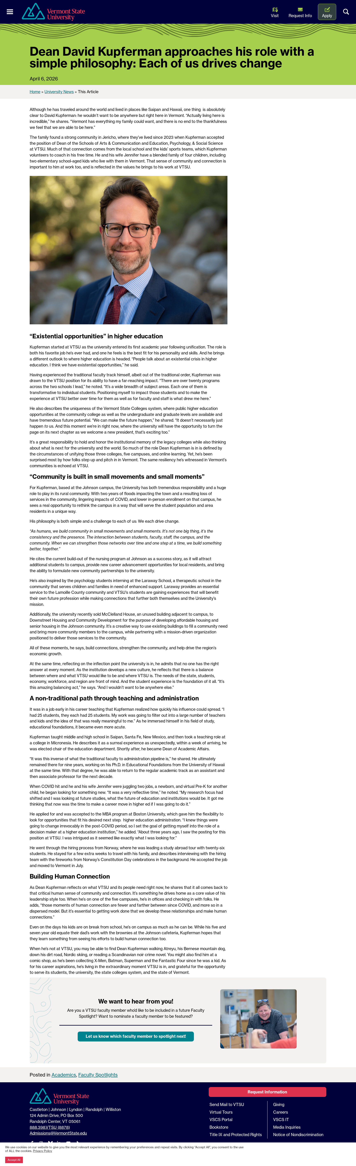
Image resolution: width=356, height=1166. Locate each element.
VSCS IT (281, 1119)
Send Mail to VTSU (227, 1104)
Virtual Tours (221, 1112)
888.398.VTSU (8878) (50, 1127)
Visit (275, 15)
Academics (64, 1075)
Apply (327, 15)
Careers (280, 1112)
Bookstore (219, 1127)
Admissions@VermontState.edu (58, 1133)
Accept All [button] (14, 1159)
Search (346, 12)
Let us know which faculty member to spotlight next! (136, 1036)
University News (59, 91)
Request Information (267, 1092)
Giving (278, 1104)
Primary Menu (10, 12)
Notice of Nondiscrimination (298, 1134)
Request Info (300, 15)
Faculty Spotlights (98, 1075)
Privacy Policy (42, 1151)
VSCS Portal (221, 1119)
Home (35, 91)
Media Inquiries (287, 1127)
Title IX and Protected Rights (236, 1134)
